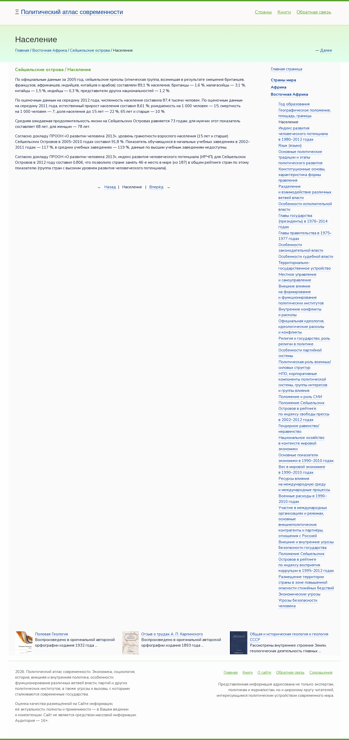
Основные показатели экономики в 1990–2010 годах (306, 457)
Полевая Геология (51, 634)
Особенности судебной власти (305, 256)
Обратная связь (314, 12)
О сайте (264, 672)
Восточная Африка (49, 50)
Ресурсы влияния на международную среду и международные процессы (304, 484)
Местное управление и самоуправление (297, 277)
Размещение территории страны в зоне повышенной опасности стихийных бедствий (306, 582)
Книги (284, 12)
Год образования (294, 104)
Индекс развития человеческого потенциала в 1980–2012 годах (303, 134)
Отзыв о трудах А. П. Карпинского (172, 634)
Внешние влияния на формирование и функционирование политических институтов (301, 295)
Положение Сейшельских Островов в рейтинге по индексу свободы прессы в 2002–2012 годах (303, 411)
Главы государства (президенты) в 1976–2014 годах (303, 221)
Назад (110, 187)
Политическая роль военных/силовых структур (304, 364)
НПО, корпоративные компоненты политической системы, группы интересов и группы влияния (302, 382)
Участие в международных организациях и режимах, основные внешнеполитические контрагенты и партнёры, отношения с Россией (302, 521)
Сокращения (320, 672)
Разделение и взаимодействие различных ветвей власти (304, 192)
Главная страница (286, 69)
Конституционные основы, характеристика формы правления (301, 175)
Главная (22, 50)
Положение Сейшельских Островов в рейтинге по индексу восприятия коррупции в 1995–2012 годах (306, 562)
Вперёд (156, 187)
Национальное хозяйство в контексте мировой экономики (301, 443)
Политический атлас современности (72, 11)
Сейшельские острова (90, 50)
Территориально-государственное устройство (304, 265)
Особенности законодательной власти (300, 247)
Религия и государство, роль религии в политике (304, 341)
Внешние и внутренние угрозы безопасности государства (306, 544)
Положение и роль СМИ (300, 396)
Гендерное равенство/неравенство (298, 428)
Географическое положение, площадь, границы (304, 113)
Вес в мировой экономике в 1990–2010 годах (301, 469)
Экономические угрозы (299, 594)
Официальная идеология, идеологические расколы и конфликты (301, 326)
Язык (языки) (290, 145)
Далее (326, 50)
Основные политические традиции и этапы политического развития (300, 157)
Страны (263, 12)
